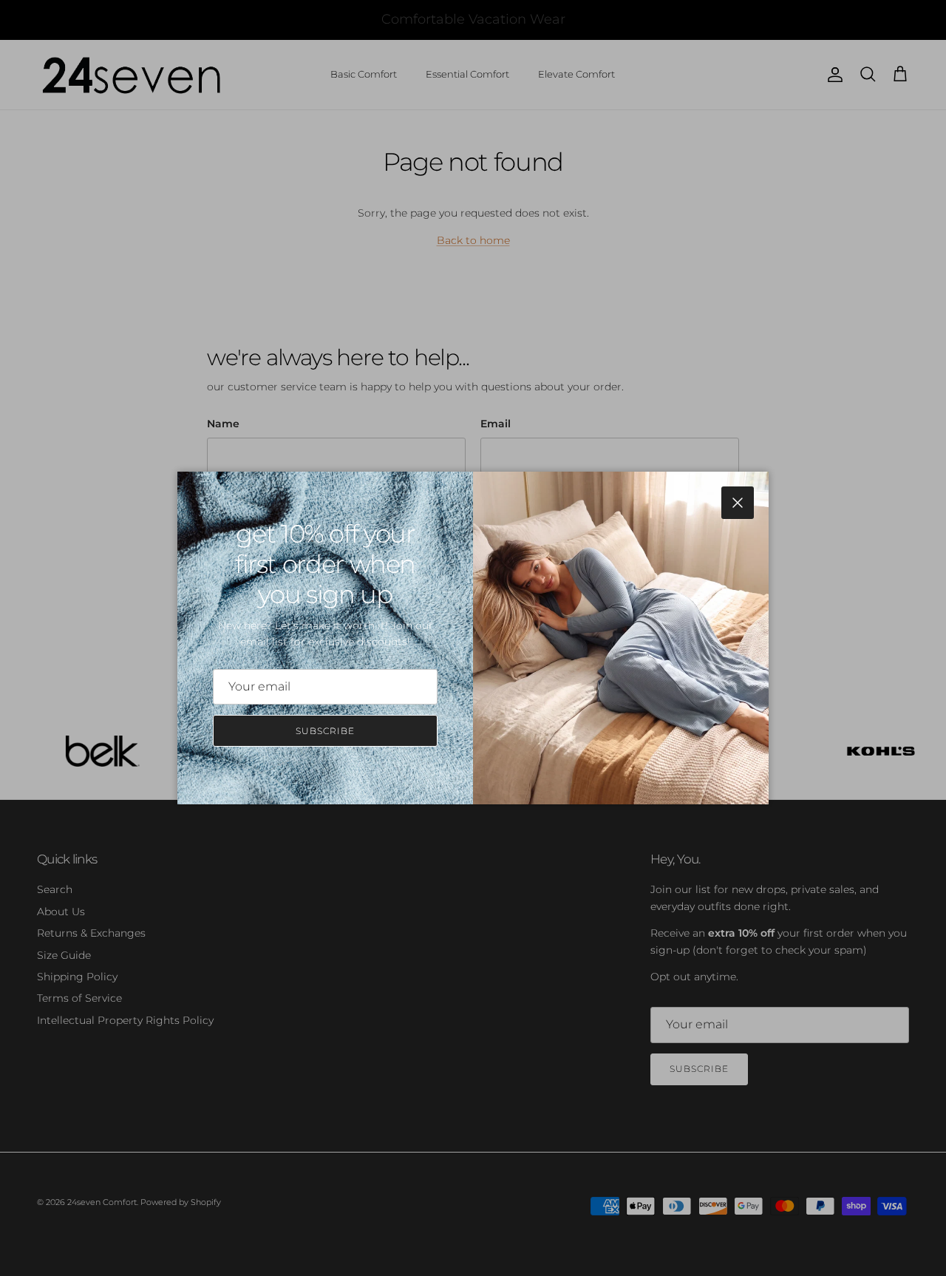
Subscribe (325, 730)
